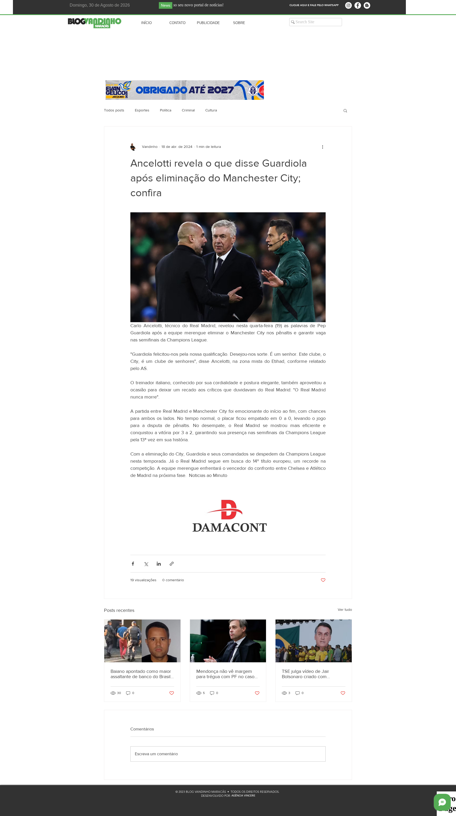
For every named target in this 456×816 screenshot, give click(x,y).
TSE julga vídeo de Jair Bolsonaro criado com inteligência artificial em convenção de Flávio (306, 674)
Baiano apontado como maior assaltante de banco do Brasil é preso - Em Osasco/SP (141, 674)
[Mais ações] (322, 146)
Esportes (142, 110)
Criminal (188, 110)
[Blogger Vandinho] (367, 5)
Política (165, 110)
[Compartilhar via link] (171, 563)
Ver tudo (345, 609)
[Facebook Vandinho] (357, 5)
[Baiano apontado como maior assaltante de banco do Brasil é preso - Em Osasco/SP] (142, 641)
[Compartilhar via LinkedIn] (158, 563)
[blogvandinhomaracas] (348, 5)
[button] (345, 110)
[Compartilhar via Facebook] (132, 563)
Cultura (211, 110)
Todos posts (114, 110)
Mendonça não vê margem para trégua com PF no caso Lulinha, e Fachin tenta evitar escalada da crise (225, 674)
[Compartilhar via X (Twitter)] (145, 563)
